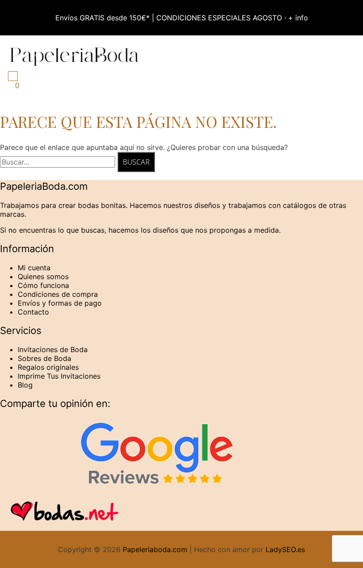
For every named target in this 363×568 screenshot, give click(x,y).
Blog (25, 384)
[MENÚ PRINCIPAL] (13, 76)
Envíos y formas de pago (60, 303)
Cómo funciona (43, 285)
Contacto (33, 311)
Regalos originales (48, 367)
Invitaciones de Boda (53, 349)
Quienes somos (43, 276)
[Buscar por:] (58, 161)
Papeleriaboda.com (155, 549)
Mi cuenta (34, 267)
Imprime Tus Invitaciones (59, 376)
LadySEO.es (285, 549)
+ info (298, 17)
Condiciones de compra (58, 294)
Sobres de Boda (44, 358)
